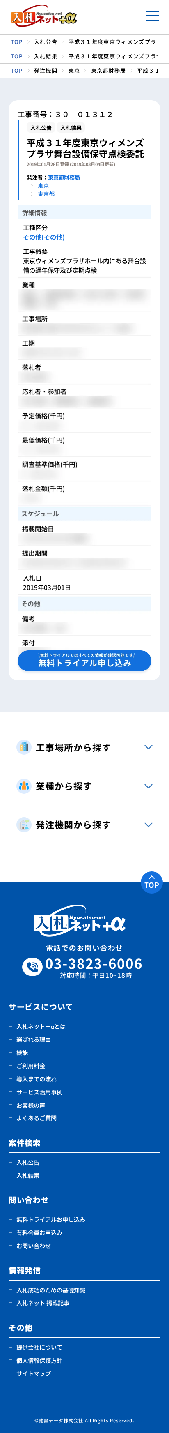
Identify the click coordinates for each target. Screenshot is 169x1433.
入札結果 (27, 1175)
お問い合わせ (33, 1245)
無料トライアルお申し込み (50, 1219)
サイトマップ (33, 1373)
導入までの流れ (36, 1078)
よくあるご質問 (36, 1117)
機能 (22, 1052)
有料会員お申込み (39, 1232)
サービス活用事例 (39, 1091)
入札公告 (27, 1162)
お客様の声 (30, 1105)
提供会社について (39, 1347)
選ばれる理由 (33, 1039)
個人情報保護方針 (39, 1360)
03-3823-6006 (94, 967)
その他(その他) (44, 236)
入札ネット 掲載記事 (42, 1302)
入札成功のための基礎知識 (50, 1290)
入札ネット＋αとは (41, 1026)
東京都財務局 (64, 177)
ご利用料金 (30, 1065)
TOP (151, 885)
